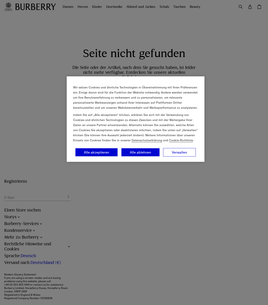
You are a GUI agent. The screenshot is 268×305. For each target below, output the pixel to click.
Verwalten (179, 152)
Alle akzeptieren (96, 152)
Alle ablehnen (140, 152)
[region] (135, 119)
